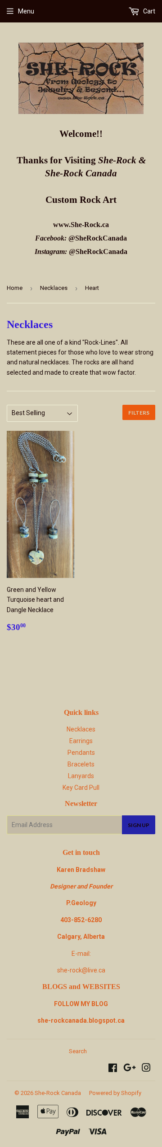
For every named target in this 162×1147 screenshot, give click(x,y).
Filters (138, 412)
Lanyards (81, 775)
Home (14, 288)
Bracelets (81, 764)
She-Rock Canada (58, 1093)
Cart (148, 11)
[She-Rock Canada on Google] (129, 1069)
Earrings (81, 740)
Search (78, 1051)
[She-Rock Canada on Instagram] (146, 1069)
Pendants (81, 752)
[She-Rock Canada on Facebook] (112, 1069)
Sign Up (138, 825)
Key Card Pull (81, 787)
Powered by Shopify (115, 1093)
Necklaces (54, 288)
